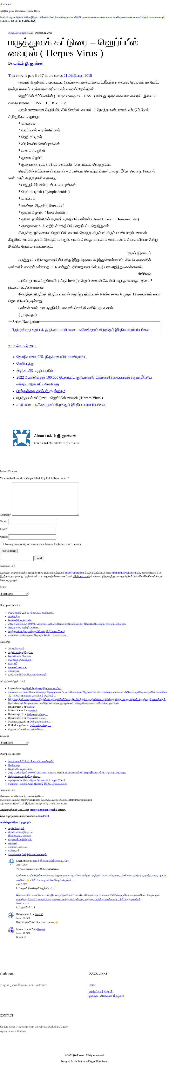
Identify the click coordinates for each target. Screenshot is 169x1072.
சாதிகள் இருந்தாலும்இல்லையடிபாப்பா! (42, 688)
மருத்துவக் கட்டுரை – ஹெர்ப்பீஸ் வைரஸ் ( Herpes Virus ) (36, 631)
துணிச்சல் (114, 703)
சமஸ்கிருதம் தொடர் (101, 991)
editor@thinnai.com (74, 572)
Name (4, 521)
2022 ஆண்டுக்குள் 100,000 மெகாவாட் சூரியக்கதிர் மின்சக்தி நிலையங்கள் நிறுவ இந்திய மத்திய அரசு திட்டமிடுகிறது (67, 623)
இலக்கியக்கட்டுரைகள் (52, 17)
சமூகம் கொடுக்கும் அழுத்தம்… (40, 695)
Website (4, 536)
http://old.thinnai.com (41, 809)
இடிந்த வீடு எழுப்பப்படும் (34, 370)
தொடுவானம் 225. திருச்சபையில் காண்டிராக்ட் (51, 357)
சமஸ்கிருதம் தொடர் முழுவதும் (15, 822)
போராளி (31, 706)
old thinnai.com (80, 576)
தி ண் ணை (6, 4)
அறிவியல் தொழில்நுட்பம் (28, 17)
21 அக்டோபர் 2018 (78, 75)
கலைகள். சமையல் (105, 17)
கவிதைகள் (120, 17)
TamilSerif (43, 816)
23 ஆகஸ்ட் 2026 (27, 20)
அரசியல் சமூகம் (8, 17)
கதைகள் (91, 17)
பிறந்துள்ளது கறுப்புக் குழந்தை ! (36, 330)
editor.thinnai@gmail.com (123, 572)
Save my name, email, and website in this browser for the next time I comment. (43, 544)
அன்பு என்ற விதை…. (37, 714)
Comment (5, 514)
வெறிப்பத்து (25, 363)
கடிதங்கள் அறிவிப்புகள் (75, 17)
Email (3, 529)
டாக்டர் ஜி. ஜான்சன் (28, 63)
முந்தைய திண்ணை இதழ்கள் (106, 996)
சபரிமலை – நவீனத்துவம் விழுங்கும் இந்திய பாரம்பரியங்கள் (105, 330)
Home (92, 985)
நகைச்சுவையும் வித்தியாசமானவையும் (145, 17)
